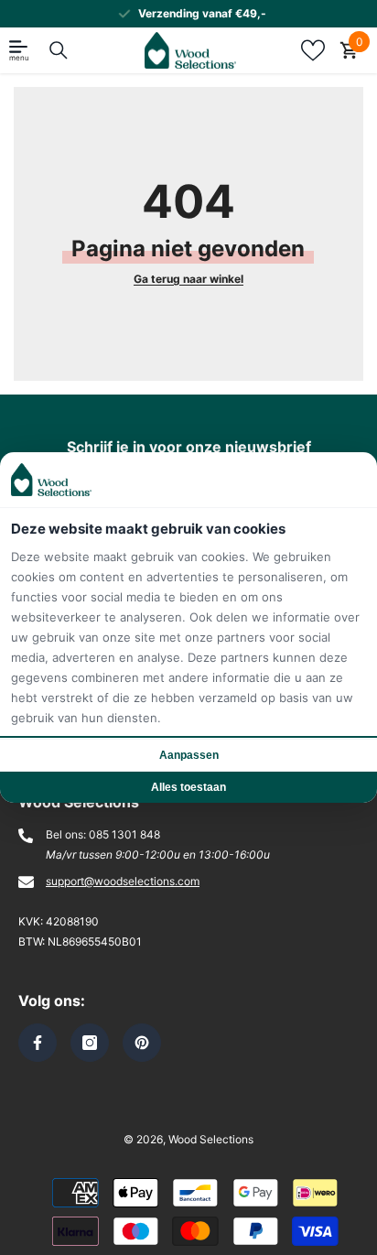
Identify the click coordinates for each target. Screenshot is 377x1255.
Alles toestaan (188, 787)
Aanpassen (189, 755)
